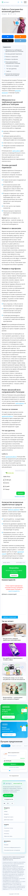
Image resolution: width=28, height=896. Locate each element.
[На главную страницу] (5, 2)
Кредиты (6, 814)
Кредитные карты (8, 817)
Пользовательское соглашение (12, 850)
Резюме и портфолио (11, 59)
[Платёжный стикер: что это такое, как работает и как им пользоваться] (14, 669)
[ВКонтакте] (8, 36)
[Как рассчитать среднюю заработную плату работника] (14, 630)
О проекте (6, 831)
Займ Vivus (6, 476)
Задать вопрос (8, 795)
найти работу (16, 151)
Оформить (20, 493)
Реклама (6, 844)
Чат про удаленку (11, 68)
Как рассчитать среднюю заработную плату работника (12, 639)
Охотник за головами (12, 66)
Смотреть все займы (20, 496)
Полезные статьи (8, 828)
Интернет (4, 14)
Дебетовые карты (8, 819)
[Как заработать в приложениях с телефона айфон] (14, 649)
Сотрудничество (8, 799)
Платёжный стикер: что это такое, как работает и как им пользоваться (14, 678)
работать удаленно (13, 509)
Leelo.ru (8, 71)
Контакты (6, 833)
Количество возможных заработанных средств (12, 74)
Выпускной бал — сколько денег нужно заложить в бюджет (13, 698)
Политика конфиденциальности (12, 847)
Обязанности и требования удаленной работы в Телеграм (14, 50)
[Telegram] (20, 40)
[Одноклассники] (20, 36)
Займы (5, 811)
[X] (8, 40)
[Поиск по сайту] (21, 2)
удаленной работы (7, 416)
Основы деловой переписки (13, 54)
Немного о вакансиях (11, 56)
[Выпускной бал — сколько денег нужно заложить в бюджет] (14, 689)
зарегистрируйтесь (14, 591)
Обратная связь (8, 836)
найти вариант (19, 403)
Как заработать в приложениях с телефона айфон (13, 659)
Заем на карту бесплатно (13, 752)
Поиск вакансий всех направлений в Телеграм (12, 62)
